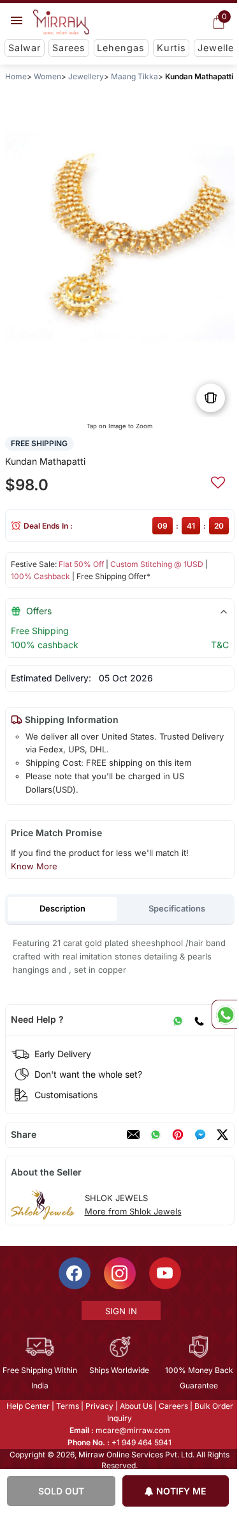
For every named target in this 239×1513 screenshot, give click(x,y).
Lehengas (121, 47)
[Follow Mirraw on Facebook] (73, 1273)
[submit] (217, 480)
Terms (66, 1406)
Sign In (120, 1311)
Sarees (68, 47)
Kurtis (171, 47)
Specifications (176, 908)
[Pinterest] (177, 1134)
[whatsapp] (154, 1134)
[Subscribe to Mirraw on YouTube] (164, 1273)
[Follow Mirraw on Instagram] (118, 1273)
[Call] (198, 1020)
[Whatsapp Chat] (224, 1014)
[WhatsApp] (177, 1020)
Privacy (98, 1406)
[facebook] (199, 1134)
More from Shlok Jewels (132, 1211)
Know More (33, 866)
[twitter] (221, 1134)
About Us (135, 1406)
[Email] (132, 1134)
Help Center (26, 1406)
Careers (172, 1406)
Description (62, 908)
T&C (219, 644)
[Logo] (61, 22)
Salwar (24, 47)
